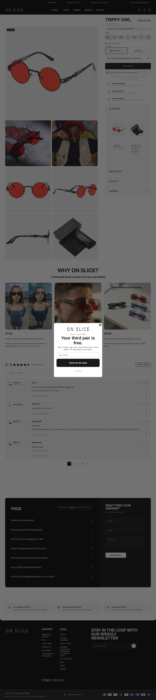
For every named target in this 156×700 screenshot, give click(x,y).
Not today (78, 371)
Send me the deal (78, 363)
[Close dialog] (100, 325)
